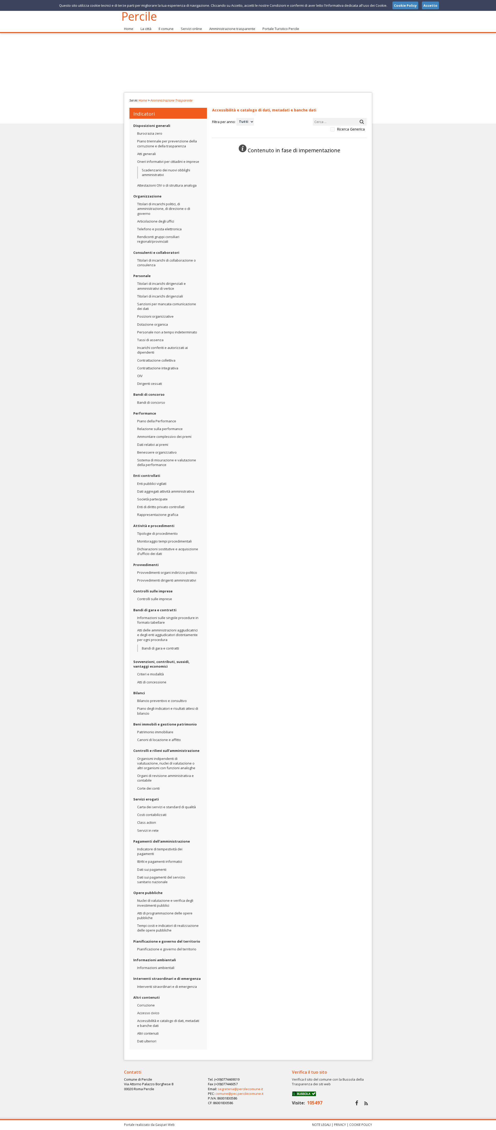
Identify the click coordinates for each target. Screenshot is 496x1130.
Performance (144, 413)
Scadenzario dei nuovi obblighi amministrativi (166, 172)
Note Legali (321, 1125)
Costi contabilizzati (151, 814)
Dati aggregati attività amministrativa (165, 491)
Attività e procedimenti (153, 525)
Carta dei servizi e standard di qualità (166, 807)
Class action (146, 822)
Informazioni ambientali (154, 960)
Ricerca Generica (351, 129)
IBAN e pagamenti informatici (159, 861)
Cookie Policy (360, 1125)
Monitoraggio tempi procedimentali (164, 541)
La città (146, 28)
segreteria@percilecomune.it (240, 1089)
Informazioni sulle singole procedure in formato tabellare (167, 620)
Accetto (430, 5)
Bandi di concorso (149, 394)
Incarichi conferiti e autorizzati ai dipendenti (162, 350)
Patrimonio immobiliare (155, 732)
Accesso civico (148, 1013)
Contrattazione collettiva (156, 360)
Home (128, 28)
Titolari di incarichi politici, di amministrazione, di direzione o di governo (163, 209)
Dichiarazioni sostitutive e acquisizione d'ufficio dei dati (167, 551)
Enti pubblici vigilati (151, 483)
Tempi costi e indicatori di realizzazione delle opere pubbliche (168, 928)
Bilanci (139, 693)
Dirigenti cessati (149, 383)
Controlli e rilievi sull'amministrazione (166, 750)
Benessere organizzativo (157, 452)
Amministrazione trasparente (232, 28)
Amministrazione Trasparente (171, 100)
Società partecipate (152, 499)
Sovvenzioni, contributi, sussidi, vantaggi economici (161, 664)
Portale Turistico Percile (280, 28)
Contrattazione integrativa (157, 368)
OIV (140, 375)
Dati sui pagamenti (151, 869)
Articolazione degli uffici (155, 221)
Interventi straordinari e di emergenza (167, 978)
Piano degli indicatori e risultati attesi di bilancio (167, 710)
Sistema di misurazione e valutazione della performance (166, 462)
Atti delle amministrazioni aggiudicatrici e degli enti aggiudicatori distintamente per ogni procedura (167, 635)
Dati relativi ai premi (152, 444)
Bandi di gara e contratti (154, 610)
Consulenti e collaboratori (156, 252)
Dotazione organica (152, 324)
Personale (142, 275)
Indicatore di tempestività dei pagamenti (159, 851)
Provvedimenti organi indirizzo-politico (167, 572)
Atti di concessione (151, 682)
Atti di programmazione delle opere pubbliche (164, 915)
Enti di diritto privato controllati (160, 507)
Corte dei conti (148, 788)
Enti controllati (146, 475)
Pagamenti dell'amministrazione (161, 841)
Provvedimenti (146, 564)
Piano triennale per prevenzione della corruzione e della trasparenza (167, 143)
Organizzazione (147, 196)
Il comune (166, 28)
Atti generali (146, 153)
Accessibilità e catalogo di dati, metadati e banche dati (168, 1023)
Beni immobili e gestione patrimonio (165, 724)
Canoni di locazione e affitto (159, 739)
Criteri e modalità (150, 674)
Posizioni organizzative (155, 316)
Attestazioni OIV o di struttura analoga (167, 185)
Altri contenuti (146, 997)
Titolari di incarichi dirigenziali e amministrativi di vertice (161, 286)
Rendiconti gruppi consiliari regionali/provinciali (158, 239)
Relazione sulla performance (160, 428)
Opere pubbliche (147, 892)
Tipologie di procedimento (157, 533)
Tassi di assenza (150, 340)
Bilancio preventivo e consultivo (162, 700)
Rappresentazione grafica (157, 514)
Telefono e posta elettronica (159, 229)
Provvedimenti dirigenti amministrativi (166, 580)
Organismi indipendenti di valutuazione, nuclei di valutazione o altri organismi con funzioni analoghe (166, 763)
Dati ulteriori (146, 1041)
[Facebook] (356, 1103)
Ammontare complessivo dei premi (164, 436)
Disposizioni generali (151, 125)
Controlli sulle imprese (153, 591)
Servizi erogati (146, 799)
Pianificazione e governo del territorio (166, 941)
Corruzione (146, 1005)
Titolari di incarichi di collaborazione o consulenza (166, 262)
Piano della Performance (156, 421)
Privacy (340, 1125)
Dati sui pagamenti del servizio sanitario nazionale (161, 879)
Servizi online (191, 28)
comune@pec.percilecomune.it (239, 1093)
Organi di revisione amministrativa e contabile (165, 778)
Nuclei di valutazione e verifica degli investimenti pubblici (165, 902)
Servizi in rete (148, 830)
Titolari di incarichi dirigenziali (160, 296)
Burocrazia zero (149, 133)
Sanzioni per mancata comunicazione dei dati (166, 306)
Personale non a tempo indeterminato (167, 332)
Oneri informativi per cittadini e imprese (168, 161)
